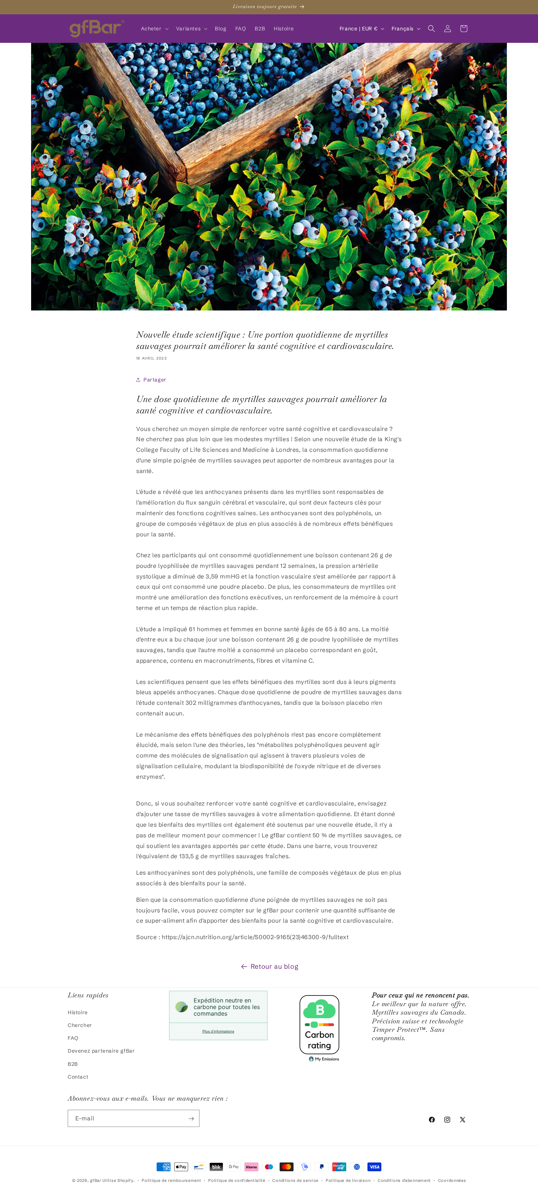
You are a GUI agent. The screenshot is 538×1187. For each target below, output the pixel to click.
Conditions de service (295, 1180)
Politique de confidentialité (236, 1180)
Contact (78, 1076)
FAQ (73, 1037)
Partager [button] (155, 379)
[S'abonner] (191, 1118)
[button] (154, 28)
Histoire (78, 1012)
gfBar (95, 1180)
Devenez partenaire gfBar (101, 1051)
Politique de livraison (348, 1180)
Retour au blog (274, 966)
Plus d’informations (218, 1031)
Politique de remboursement (171, 1180)
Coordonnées (452, 1180)
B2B (73, 1063)
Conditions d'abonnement (404, 1180)
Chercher (80, 1025)
